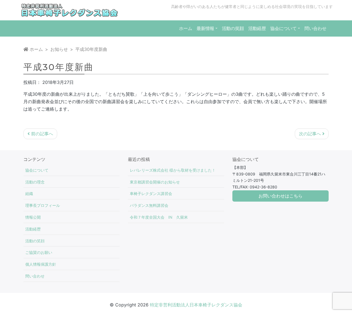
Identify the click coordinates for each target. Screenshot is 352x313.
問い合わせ (35, 276)
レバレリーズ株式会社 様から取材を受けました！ (173, 170)
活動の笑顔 (35, 240)
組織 (29, 193)
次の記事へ (310, 133)
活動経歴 (33, 229)
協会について (36, 170)
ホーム (35, 49)
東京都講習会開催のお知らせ (155, 182)
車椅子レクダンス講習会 (151, 193)
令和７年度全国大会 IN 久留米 (159, 217)
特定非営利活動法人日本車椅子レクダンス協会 (196, 304)
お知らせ (59, 49)
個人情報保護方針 (40, 264)
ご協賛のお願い (38, 252)
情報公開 (33, 217)
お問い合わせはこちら (280, 196)
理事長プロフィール (42, 205)
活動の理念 (35, 182)
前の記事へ (41, 133)
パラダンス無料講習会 (149, 205)
